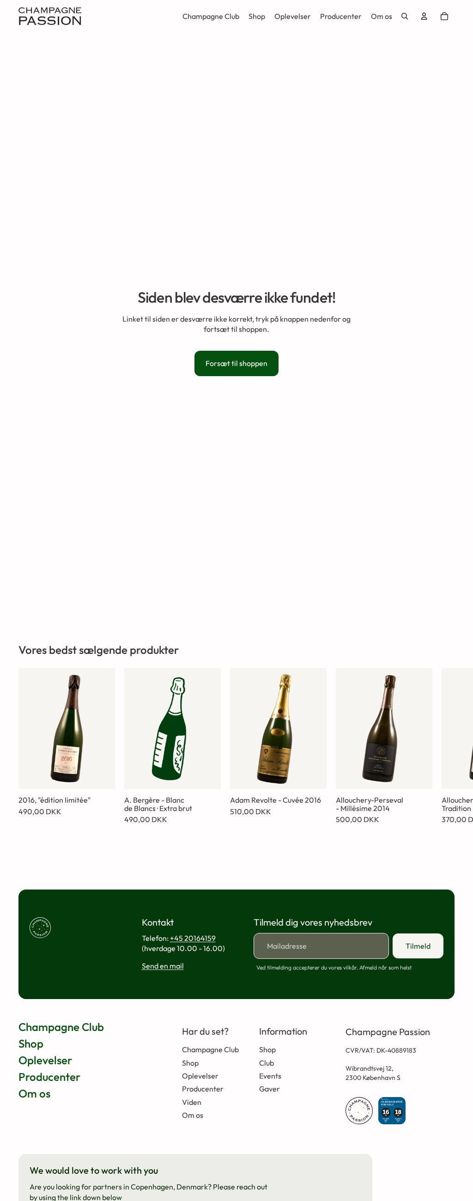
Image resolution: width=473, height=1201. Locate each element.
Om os (34, 1093)
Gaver (269, 1088)
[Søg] (404, 16)
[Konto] (424, 16)
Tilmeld (418, 946)
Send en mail (163, 965)
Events (270, 1075)
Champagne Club (61, 1027)
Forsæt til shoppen (236, 363)
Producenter (49, 1077)
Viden (191, 1102)
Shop (30, 1043)
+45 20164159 (193, 938)
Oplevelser (45, 1060)
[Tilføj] (100, 774)
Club (266, 1062)
